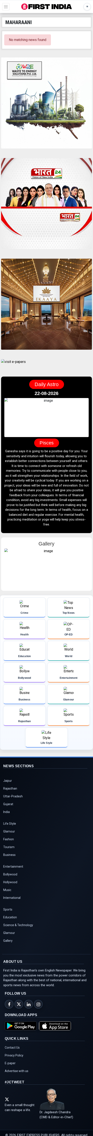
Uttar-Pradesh (13, 796)
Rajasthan (10, 789)
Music (7, 890)
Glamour (9, 832)
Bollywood (10, 874)
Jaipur (7, 781)
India (6, 812)
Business (9, 855)
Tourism (8, 847)
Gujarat (8, 804)
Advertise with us (16, 1071)
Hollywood (10, 882)
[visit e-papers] (13, 365)
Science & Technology (18, 925)
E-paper (10, 1063)
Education (10, 917)
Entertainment (13, 867)
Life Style (9, 824)
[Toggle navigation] (6, 6)
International (12, 898)
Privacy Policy (14, 1056)
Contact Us (12, 1048)
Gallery (8, 941)
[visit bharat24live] (46, 206)
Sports (7, 910)
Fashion (8, 839)
